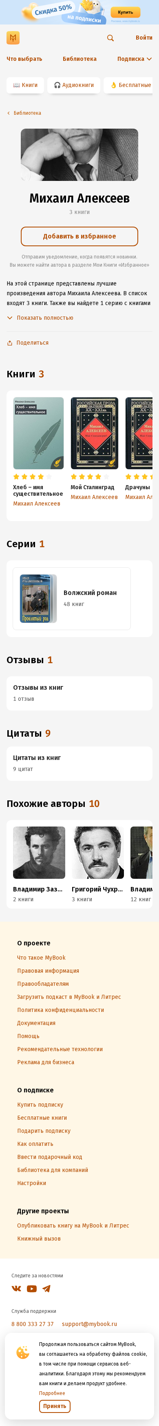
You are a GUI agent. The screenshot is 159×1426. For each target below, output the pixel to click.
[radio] (16, 477)
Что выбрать (24, 59)
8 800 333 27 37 (32, 1324)
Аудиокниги (78, 85)
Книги (30, 85)
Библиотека (80, 59)
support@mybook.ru (89, 1324)
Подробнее (52, 1393)
